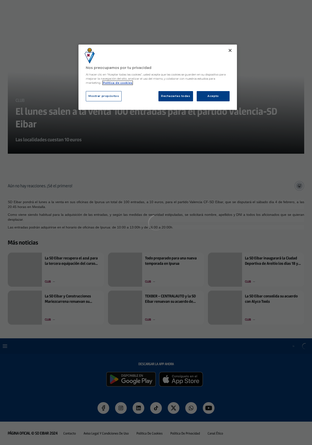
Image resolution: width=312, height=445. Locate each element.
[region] (157, 77)
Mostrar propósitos (103, 96)
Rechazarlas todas (175, 96)
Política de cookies (117, 83)
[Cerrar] (230, 50)
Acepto (213, 96)
